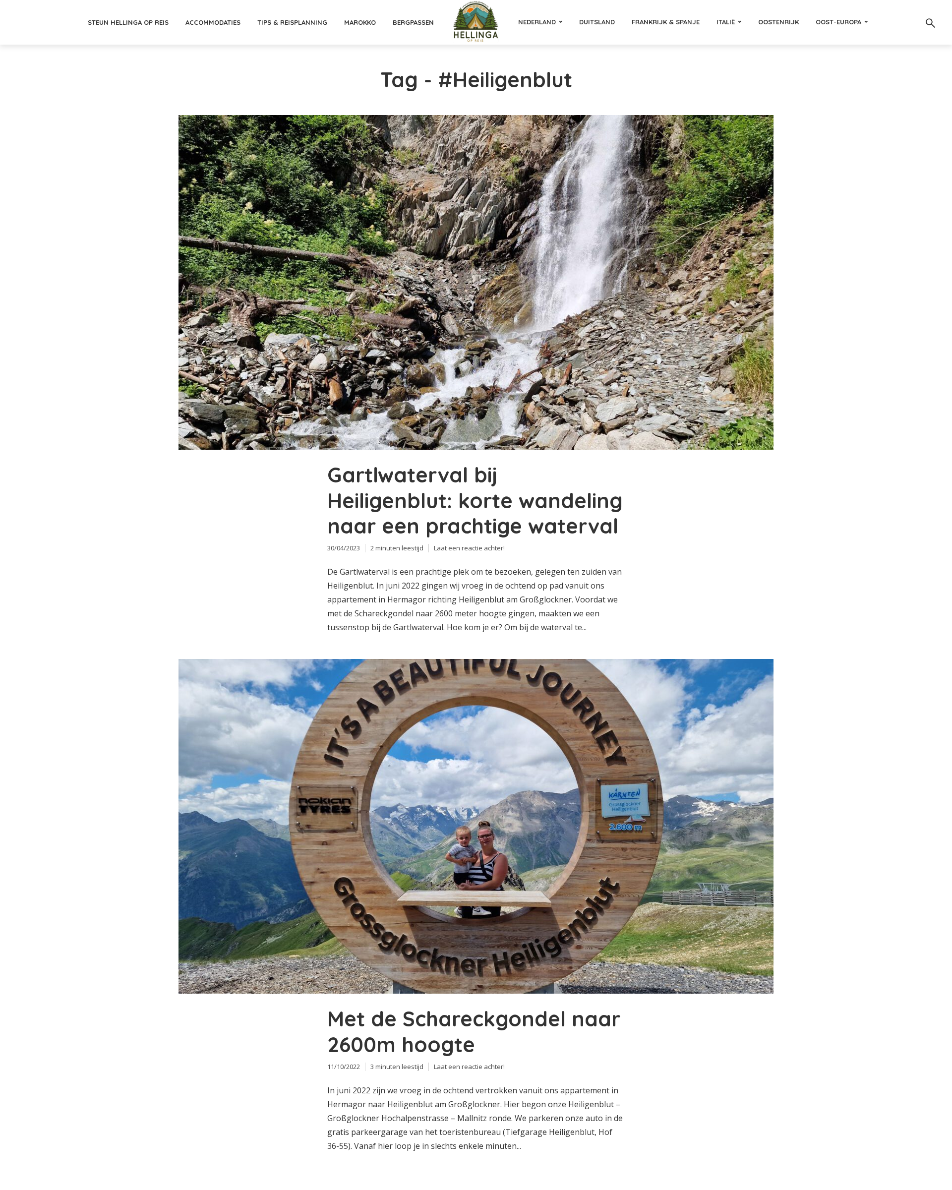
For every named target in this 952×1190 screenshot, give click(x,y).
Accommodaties (212, 22)
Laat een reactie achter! (469, 547)
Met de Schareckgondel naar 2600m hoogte (473, 1031)
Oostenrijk (778, 22)
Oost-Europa (838, 22)
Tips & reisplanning (292, 22)
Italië (725, 22)
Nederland (537, 22)
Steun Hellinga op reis (128, 22)
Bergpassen (413, 22)
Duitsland (597, 22)
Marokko (360, 22)
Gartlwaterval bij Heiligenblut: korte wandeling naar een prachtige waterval (475, 500)
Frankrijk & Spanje (666, 22)
